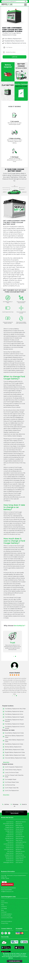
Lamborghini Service (21, 842)
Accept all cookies (14, 961)
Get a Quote (14, 813)
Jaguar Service (9, 840)
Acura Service (9, 821)
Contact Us (4, 906)
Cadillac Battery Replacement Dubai (15, 755)
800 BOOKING (7, 884)
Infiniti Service (19, 838)
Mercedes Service (8, 849)
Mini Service (10, 851)
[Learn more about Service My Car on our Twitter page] (2, 933)
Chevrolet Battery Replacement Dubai (15, 758)
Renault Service (9, 856)
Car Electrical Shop (10, 785)
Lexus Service (19, 844)
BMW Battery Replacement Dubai (14, 749)
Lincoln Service (9, 845)
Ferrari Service (19, 831)
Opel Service (19, 853)
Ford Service (19, 832)
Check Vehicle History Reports (13, 769)
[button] (14, 656)
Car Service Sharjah (6, 915)
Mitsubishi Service (20, 851)
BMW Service (19, 825)
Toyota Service (19, 860)
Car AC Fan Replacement (12, 790)
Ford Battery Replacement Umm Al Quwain (14, 727)
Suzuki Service (9, 860)
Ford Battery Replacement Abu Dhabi (15, 708)
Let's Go (14, 57)
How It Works (4, 902)
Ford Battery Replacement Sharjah (14, 724)
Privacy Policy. (17, 958)
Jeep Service (19, 840)
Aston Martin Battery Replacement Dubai (14, 740)
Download (3, 912)
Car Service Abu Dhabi (6, 917)
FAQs (2, 904)
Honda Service (9, 836)
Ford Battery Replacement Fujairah (14, 717)
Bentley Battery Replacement (13, 747)
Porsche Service (20, 855)
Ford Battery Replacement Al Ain (14, 714)
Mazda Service (9, 847)
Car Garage (4, 908)
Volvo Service (19, 862)
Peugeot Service (9, 855)
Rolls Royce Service (21, 856)
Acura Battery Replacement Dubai (14, 733)
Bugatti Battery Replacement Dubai (15, 752)
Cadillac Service (20, 827)
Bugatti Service (9, 827)
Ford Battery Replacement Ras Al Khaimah (14, 720)
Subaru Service (19, 858)
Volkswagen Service (8, 862)
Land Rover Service (8, 844)
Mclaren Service (20, 847)
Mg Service (18, 849)
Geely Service (9, 834)
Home (2, 901)
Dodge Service (9, 831)
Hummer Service (20, 836)
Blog (2, 910)
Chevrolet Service (8, 829)
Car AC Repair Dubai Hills (11, 787)
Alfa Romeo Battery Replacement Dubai (14, 736)
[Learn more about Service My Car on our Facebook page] (6, 933)
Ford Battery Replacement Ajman (14, 711)
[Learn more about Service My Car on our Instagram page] (9, 933)
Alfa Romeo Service (21, 821)
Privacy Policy (4, 923)
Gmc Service (19, 834)
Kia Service (10, 842)
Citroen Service (20, 829)
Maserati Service (20, 845)
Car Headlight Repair (10, 779)
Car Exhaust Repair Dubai (12, 782)
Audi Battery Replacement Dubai (14, 744)
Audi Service (19, 823)
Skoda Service (9, 858)
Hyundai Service (9, 838)
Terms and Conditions (6, 921)
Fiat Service (10, 832)
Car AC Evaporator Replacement (14, 767)
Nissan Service (9, 853)
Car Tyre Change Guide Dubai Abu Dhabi (14, 776)
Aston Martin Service (8, 823)
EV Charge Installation (6, 914)
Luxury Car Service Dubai (11, 772)
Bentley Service (9, 825)
